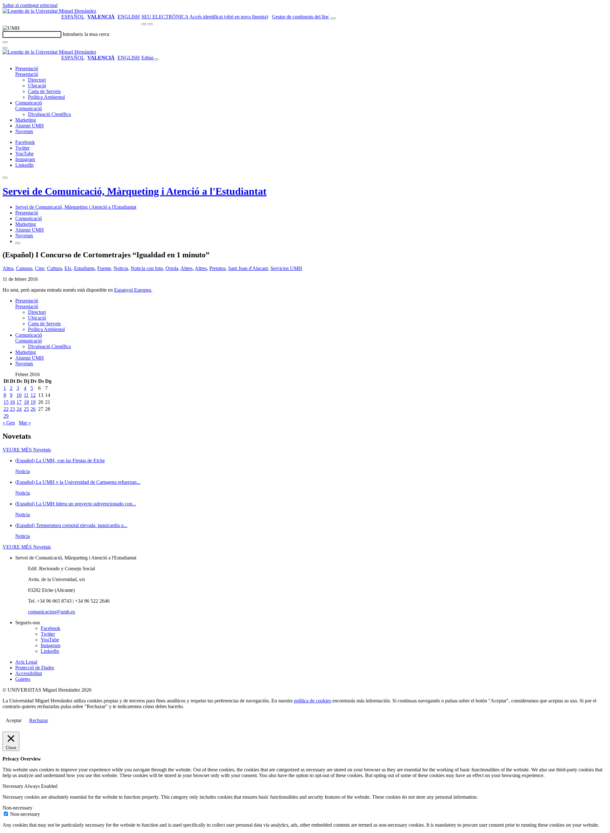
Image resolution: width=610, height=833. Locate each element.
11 (26, 395)
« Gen (9, 422)
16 (12, 402)
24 (19, 409)
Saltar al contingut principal (30, 5)
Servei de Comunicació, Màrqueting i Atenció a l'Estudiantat (135, 191)
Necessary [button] (13, 786)
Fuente (104, 268)
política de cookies (312, 700)
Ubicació (37, 85)
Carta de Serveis (44, 91)
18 (26, 402)
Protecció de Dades (34, 667)
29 (6, 416)
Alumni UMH (29, 125)
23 (12, 409)
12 (33, 395)
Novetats (24, 131)
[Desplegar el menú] (150, 24)
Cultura (54, 268)
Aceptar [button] (14, 720)
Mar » (25, 422)
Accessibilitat (28, 673)
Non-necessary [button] (17, 807)
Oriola (172, 268)
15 (6, 402)
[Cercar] (5, 42)
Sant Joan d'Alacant (248, 268)
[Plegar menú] (156, 59)
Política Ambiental (46, 97)
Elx (67, 268)
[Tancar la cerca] (5, 48)
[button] (26, 74)
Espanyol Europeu (132, 290)
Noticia (120, 268)
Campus (24, 268)
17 (19, 402)
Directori (37, 80)
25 (26, 409)
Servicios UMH (286, 268)
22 (6, 409)
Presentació (26, 68)
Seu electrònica (164, 16)
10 (19, 395)
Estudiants (84, 268)
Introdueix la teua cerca (86, 34)
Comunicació (28, 102)
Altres (186, 268)
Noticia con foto (147, 268)
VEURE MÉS (27, 449)
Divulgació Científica (49, 114)
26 (33, 409)
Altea (8, 268)
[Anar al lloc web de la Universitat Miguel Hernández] (49, 11)
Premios (217, 268)
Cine (39, 268)
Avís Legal (26, 662)
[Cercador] (333, 18)
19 (33, 402)
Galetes (22, 679)
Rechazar (38, 720)
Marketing (25, 120)
